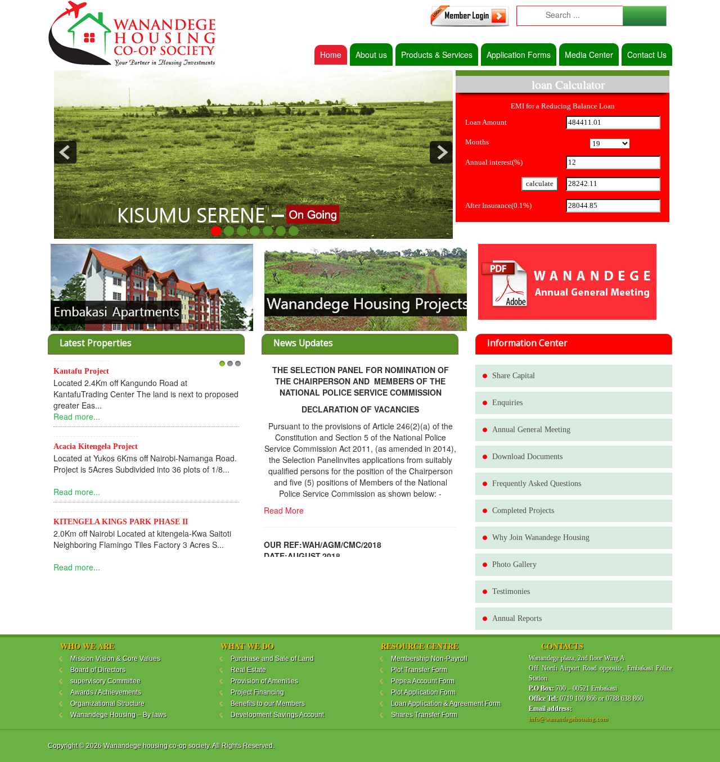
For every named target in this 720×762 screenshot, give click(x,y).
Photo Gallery (514, 564)
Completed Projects (523, 510)
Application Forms (519, 54)
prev (65, 152)
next (441, 152)
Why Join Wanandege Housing (541, 537)
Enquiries (507, 402)
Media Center (589, 54)
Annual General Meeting (531, 429)
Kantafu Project (81, 371)
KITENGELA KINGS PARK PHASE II (120, 522)
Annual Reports (517, 618)
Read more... (76, 416)
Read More (284, 510)
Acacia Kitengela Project (95, 446)
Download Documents (527, 456)
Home (330, 54)
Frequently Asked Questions (536, 483)
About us (371, 54)
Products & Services (436, 54)
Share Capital (513, 375)
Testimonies (511, 591)
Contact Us (647, 54)
